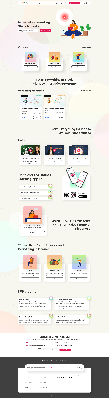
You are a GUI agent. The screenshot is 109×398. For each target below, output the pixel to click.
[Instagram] (59, 377)
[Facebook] (55, 377)
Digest (26, 387)
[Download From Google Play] (82, 196)
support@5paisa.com (44, 387)
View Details (24, 117)
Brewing (43, 3)
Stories (48, 3)
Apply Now (37, 117)
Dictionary (54, 3)
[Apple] (69, 377)
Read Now (30, 279)
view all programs (86, 90)
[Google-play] (71, 377)
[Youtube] (63, 377)
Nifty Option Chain (44, 380)
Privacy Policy (43, 382)
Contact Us (42, 385)
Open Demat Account (75, 3)
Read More (32, 232)
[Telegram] (57, 377)
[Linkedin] (61, 377)
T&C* (29, 32)
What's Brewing (54, 270)
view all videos (87, 140)
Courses (34, 3)
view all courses (86, 47)
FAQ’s (26, 385)
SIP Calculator (43, 377)
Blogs (39, 3)
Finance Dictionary (29, 382)
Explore (26, 380)
